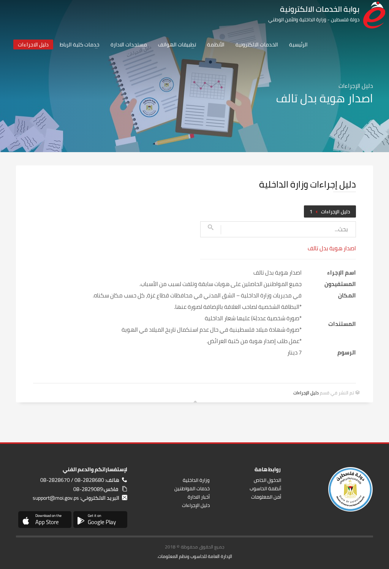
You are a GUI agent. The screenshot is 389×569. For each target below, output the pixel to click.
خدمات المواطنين (192, 488)
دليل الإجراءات (335, 211)
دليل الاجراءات (33, 44)
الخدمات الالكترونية (257, 44)
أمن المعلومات (266, 496)
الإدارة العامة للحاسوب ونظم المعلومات (195, 556)
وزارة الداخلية (196, 480)
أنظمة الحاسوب (265, 488)
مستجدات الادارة (129, 44)
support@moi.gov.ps (56, 498)
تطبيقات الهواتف (177, 44)
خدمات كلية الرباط (80, 44)
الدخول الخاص (267, 480)
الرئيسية (298, 44)
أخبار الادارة (199, 496)
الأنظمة (216, 44)
